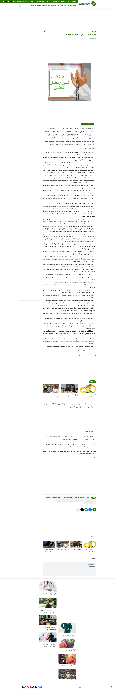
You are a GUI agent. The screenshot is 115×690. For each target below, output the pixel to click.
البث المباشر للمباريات (19, 1)
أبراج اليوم (66, 5)
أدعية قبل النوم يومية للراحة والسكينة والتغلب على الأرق (49, 551)
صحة (62, 5)
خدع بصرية (44, 5)
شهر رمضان (58, 500)
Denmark (27, 1)
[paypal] (4, 1)
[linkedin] (28, 687)
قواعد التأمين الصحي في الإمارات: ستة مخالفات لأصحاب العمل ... (48, 594)
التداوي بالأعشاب (55, 5)
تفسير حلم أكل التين (71, 650)
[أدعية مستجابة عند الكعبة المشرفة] (51, 388)
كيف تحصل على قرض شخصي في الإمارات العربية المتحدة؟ (48, 645)
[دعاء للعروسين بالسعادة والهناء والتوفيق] (88, 388)
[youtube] (9, 1)
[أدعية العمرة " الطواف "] (69, 388)
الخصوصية (63, 1)
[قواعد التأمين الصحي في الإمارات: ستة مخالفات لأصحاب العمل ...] (48, 586)
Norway (32, 1)
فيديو (32, 5)
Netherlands (38, 1)
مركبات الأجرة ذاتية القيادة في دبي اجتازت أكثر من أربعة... (48, 628)
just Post (48, 1)
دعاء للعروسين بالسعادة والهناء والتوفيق (89, 397)
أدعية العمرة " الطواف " (72, 396)
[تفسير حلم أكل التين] (67, 643)
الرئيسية (48, 497)
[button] (90, 509)
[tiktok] (6, 1)
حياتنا (49, 5)
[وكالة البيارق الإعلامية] (87, 3)
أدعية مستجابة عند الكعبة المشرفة (53, 397)
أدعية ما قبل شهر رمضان (79, 497)
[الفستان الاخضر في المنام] (67, 628)
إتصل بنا (68, 1)
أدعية (94, 31)
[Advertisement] (57, 20)
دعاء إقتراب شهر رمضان (78, 500)
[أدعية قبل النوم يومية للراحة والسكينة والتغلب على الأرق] (49, 544)
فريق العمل (73, 1)
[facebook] (14, 1)
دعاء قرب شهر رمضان (67, 500)
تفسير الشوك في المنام (70, 681)
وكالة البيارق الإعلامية (80, 687)
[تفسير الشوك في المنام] (67, 674)
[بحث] (20, 5)
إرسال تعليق (91, 564)
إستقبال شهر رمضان (68, 497)
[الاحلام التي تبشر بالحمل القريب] (67, 659)
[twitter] (11, 1)
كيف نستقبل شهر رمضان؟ (90, 502)
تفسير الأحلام (73, 5)
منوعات (39, 5)
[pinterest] (31, 687)
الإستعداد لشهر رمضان (56, 497)
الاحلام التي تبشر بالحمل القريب (68, 666)
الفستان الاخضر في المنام (69, 635)
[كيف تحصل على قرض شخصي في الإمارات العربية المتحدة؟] (48, 637)
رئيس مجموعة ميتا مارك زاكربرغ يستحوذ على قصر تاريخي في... (49, 611)
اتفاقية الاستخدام (55, 1)
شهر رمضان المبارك (87, 124)
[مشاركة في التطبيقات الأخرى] (78, 509)
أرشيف (43, 1)
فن (35, 5)
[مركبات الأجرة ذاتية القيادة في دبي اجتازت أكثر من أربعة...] (48, 620)
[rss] (20, 687)
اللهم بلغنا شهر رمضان (90, 500)
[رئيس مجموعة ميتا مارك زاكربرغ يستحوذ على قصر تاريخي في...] (48, 603)
